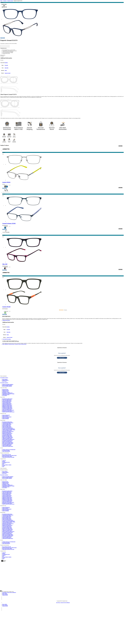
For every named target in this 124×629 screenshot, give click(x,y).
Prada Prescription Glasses (6, 426)
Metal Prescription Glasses (6, 496)
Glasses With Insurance (6, 451)
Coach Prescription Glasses (6, 424)
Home (1, 0)
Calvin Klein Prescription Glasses (7, 422)
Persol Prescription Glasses (6, 432)
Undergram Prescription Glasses (7, 446)
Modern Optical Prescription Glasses (8, 439)
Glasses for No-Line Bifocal (6, 416)
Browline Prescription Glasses (7, 503)
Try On (4, 188)
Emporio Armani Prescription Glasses (8, 428)
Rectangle (6, 65)
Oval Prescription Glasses (6, 402)
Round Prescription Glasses (6, 401)
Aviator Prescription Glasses (7, 403)
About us (3, 463)
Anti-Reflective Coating (8, 393)
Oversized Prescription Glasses (7, 408)
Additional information (6, 320)
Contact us (4, 460)
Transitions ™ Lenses (5, 484)
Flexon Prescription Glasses (6, 526)
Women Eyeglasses (5, 380)
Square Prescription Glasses (6, 399)
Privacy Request (5, 594)
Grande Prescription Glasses (7, 533)
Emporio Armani (10, 0)
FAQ (3, 466)
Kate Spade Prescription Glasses (7, 443)
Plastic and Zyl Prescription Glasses (8, 502)
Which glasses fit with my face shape (8, 457)
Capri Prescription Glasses (6, 423)
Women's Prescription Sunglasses (7, 384)
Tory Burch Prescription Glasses (7, 520)
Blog (3, 556)
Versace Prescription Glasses (7, 430)
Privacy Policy (4, 593)
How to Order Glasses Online (7, 456)
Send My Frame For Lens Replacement (8, 449)
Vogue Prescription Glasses (6, 445)
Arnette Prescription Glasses (7, 444)
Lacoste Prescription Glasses (7, 527)
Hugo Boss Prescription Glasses (7, 441)
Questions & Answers (62, 347)
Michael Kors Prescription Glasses (8, 431)
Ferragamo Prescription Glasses (7, 440)
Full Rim (6, 62)
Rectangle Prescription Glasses (7, 398)
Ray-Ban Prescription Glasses (7, 421)
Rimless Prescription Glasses (7, 405)
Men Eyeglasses (4, 379)
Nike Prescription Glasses (6, 425)
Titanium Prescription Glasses (7, 404)
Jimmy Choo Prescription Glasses (7, 442)
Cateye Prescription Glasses (6, 400)
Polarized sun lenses (5, 390)
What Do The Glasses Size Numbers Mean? (9, 455)
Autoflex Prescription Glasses (7, 438)
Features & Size (2, 55)
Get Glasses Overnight (6, 450)
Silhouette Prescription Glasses (7, 433)
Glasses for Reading (5, 417)
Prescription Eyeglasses (4, 377)
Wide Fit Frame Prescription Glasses (8, 411)
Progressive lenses (5, 389)
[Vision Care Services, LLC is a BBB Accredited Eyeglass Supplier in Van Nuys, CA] (3, 561)
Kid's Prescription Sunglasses (7, 386)
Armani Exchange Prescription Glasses (8, 429)
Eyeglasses (5, 0)
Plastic (6, 70)
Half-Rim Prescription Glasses (7, 406)
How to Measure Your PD (6, 454)
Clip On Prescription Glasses (7, 409)
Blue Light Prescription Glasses (7, 392)
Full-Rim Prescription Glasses (7, 407)
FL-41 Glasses (4, 395)
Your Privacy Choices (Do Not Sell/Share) (9, 592)
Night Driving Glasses (5, 394)
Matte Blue (6, 67)
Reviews (3, 465)
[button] (62, 358)
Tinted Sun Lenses (5, 391)
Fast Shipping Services (6, 462)
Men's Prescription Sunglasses (7, 385)
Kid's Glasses (4, 473)
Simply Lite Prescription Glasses (7, 437)
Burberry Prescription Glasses (7, 436)
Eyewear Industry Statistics (6, 464)
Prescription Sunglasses (4, 382)
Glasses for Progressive (6, 415)
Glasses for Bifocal (5, 508)
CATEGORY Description (6, 339)
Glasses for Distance (5, 418)
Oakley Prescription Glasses (6, 427)
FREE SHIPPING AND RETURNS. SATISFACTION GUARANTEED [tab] (14, 344)
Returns (3, 461)
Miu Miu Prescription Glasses (7, 435)
